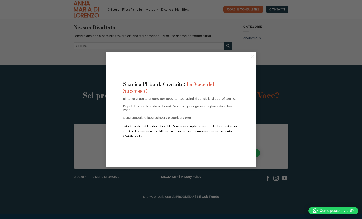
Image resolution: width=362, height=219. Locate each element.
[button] (333, 210)
